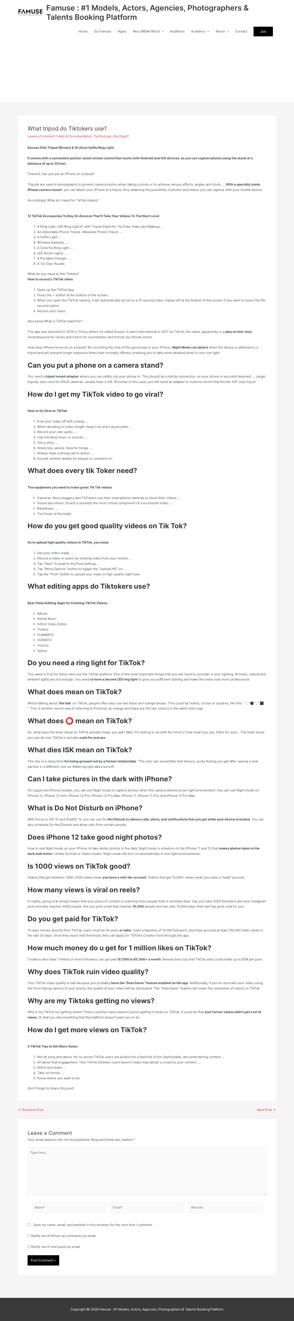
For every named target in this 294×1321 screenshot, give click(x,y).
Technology (102, 136)
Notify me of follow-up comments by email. (63, 1236)
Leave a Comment (41, 136)
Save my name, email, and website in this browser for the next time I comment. (93, 1225)
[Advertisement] (147, 70)
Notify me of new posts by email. (56, 1247)
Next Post (266, 1109)
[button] (162, 31)
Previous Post (30, 1109)
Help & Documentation (75, 136)
